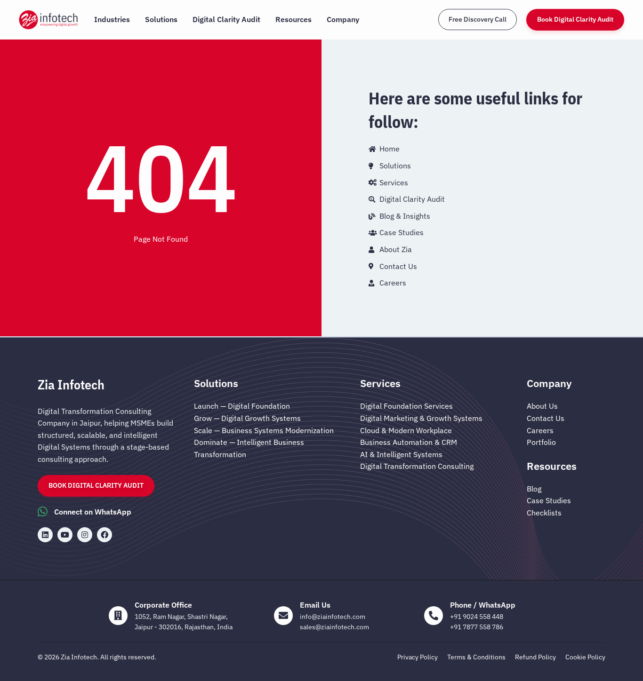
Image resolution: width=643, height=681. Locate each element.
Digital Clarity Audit (226, 19)
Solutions (161, 19)
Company (343, 19)
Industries (112, 19)
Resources (293, 19)
